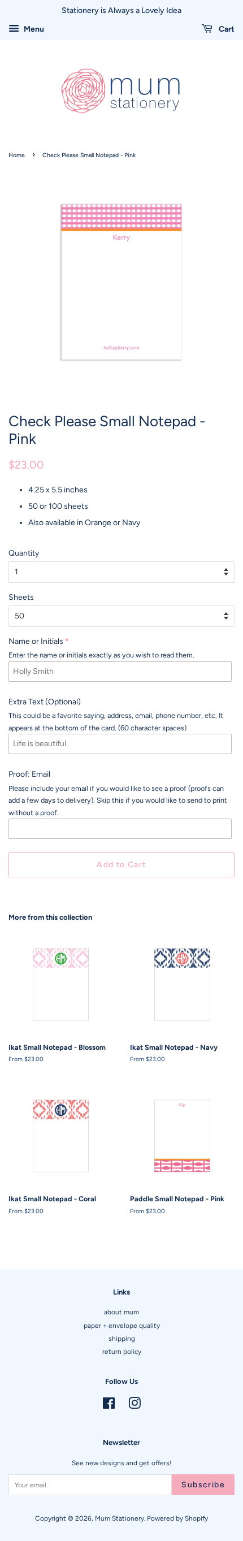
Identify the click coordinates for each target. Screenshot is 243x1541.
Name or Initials (35, 641)
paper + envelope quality (122, 1326)
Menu (33, 29)
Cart (226, 29)
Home (16, 155)
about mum (121, 1312)
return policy (121, 1352)
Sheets (21, 597)
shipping (122, 1339)
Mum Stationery (119, 1518)
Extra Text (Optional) (44, 702)
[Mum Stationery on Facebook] (108, 1406)
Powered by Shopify (177, 1518)
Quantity (23, 553)
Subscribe (203, 1485)
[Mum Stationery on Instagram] (134, 1406)
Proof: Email (29, 774)
